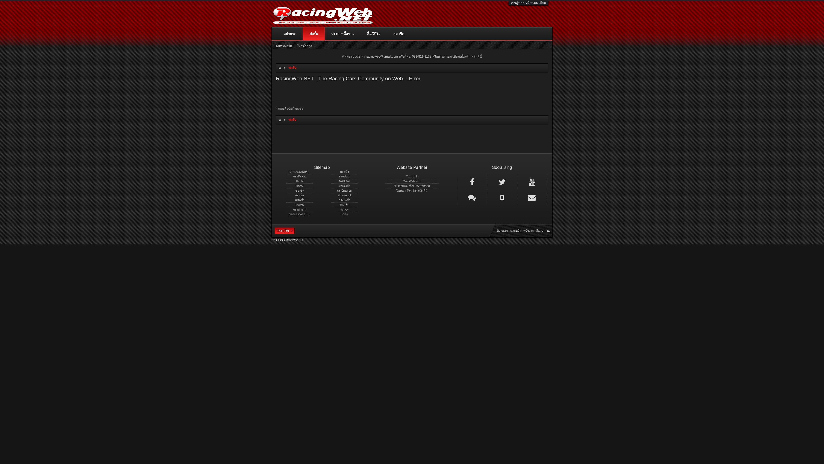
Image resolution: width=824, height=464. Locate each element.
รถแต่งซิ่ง (344, 186)
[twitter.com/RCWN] (502, 181)
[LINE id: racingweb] (472, 197)
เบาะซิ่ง (344, 171)
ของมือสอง (299, 176)
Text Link (412, 176)
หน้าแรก (289, 33)
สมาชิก (398, 33)
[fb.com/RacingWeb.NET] (472, 181)
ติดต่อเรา (502, 230)
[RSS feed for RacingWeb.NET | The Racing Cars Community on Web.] (548, 225)
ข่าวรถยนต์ (344, 195)
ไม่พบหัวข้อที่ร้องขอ (289, 108)
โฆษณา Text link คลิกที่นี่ (411, 190)
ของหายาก (299, 209)
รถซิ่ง (344, 214)
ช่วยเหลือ (515, 230)
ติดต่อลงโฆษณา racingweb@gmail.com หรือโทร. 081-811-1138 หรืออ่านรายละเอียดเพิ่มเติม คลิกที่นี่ (412, 56)
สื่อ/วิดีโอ (373, 33)
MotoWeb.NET (412, 181)
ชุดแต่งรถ (344, 176)
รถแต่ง (299, 181)
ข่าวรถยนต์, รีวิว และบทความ (412, 186)
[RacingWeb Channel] (532, 181)
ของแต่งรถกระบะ (299, 214)
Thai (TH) (283, 230)
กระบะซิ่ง (344, 200)
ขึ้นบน (539, 230)
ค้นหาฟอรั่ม (284, 46)
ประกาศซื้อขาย (342, 33)
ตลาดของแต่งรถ (299, 171)
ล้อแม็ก (299, 195)
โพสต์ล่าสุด (304, 46)
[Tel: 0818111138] (502, 197)
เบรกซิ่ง (299, 200)
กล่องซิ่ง (299, 204)
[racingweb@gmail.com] (532, 197)
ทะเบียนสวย (344, 190)
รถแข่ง (344, 209)
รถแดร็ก (344, 204)
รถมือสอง (344, 181)
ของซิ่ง (299, 190)
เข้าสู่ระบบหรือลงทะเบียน (528, 3)
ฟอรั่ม (313, 33)
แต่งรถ (299, 186)
